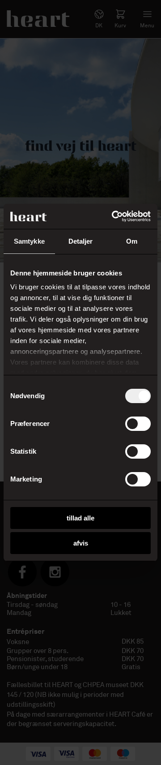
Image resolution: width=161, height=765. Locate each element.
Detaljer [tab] (80, 241)
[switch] (138, 424)
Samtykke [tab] (29, 241)
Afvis (80, 543)
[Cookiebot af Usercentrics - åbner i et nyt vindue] (113, 216)
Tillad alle (80, 518)
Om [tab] (131, 241)
